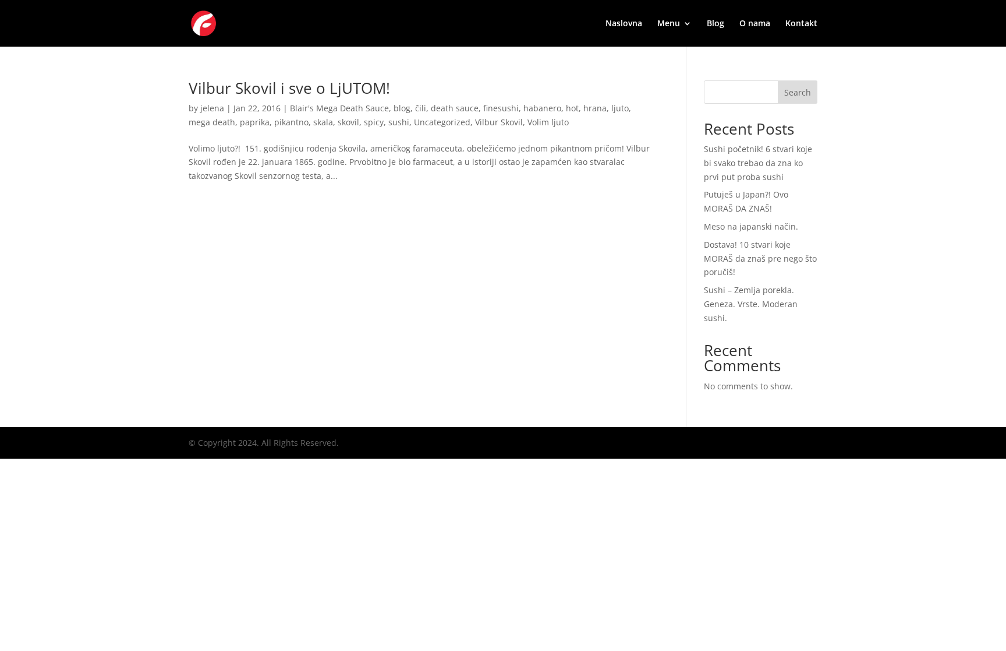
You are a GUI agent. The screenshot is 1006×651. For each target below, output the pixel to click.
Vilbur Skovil (499, 122)
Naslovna (623, 24)
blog (402, 108)
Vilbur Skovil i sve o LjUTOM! (289, 88)
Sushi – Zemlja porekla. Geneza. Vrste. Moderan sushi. (751, 303)
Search (797, 92)
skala (323, 122)
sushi (398, 122)
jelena (212, 108)
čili (420, 108)
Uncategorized (442, 122)
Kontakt (801, 24)
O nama (754, 24)
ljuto (620, 108)
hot (572, 108)
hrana (595, 108)
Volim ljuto (548, 122)
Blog (715, 24)
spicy (374, 122)
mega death (212, 122)
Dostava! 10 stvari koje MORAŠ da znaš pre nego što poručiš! (760, 258)
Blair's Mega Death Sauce (339, 108)
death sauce (455, 108)
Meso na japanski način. (751, 226)
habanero (542, 108)
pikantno (291, 122)
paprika (255, 122)
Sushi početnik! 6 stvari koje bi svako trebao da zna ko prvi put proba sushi (758, 162)
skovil (348, 122)
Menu (668, 24)
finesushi (501, 108)
